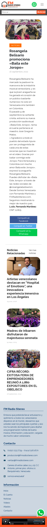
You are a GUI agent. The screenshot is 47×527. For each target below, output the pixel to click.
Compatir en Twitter (23, 226)
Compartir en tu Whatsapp (23, 232)
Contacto (8, 510)
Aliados (7, 507)
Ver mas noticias (32, 251)
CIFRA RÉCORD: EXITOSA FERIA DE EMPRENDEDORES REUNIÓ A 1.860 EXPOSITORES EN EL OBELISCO (22, 380)
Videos (7, 503)
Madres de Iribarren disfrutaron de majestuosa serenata (22, 334)
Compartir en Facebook (24, 219)
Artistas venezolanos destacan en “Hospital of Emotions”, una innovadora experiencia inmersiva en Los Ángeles (23, 288)
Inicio (6, 491)
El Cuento (8, 495)
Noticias (15, 45)
